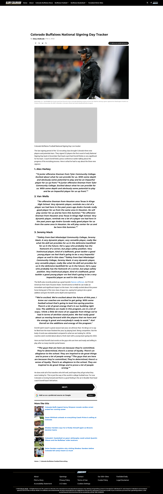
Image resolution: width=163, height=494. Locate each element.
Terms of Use (82, 480)
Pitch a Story (38, 480)
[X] (147, 2)
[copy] (46, 43)
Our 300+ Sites (103, 477)
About (31, 3)
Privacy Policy (64, 480)
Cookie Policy (103, 480)
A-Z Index (63, 484)
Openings (63, 477)
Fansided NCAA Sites (95, 3)
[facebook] (151, 2)
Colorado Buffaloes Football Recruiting (54, 461)
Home (25, 3)
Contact (80, 477)
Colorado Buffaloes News (44, 3)
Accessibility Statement (43, 484)
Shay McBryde (38, 39)
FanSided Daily (122, 477)
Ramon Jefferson (77, 282)
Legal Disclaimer (122, 480)
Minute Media (24, 488)
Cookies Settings (83, 484)
